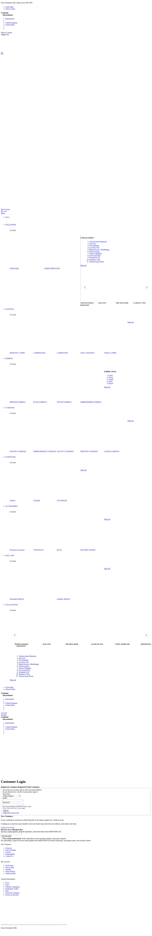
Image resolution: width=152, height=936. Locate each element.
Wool (110, 381)
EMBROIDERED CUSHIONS (44, 451)
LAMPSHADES (39, 353)
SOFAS (12, 501)
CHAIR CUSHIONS (111, 451)
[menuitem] (7, 217)
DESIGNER (14, 268)
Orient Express (94, 252)
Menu (3, 213)
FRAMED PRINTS (17, 599)
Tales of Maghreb (95, 254)
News (7, 883)
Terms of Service (17, 808)
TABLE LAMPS (110, 353)
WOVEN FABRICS (64, 402)
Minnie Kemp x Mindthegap (99, 250)
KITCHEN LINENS (87, 550)
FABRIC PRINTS (63, 599)
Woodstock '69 (94, 258)
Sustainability (10, 854)
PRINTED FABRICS (17, 402)
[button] (76, 53)
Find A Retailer (10, 850)
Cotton (110, 379)
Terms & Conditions (12, 893)
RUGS (59, 550)
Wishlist (8, 869)
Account (4, 713)
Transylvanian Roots (96, 262)
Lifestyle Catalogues (12, 887)
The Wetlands (94, 246)
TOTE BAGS (38, 550)
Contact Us (9, 856)
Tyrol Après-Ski (95, 256)
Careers (8, 852)
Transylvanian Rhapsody (98, 242)
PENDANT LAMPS (17, 353)
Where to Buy (10, 9)
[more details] (38, 3)
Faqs (7, 891)
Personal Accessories (17, 550)
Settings (3, 715)
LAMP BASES (62, 353)
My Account (5, 209)
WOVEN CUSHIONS (18, 451)
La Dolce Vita (94, 248)
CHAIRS (36, 501)
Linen (110, 375)
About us (8, 848)
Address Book (10, 873)
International (9, 19)
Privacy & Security (12, 895)
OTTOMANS (62, 501)
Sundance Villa (94, 260)
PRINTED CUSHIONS (89, 451)
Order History (10, 871)
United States (10, 25)
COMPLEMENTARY (52, 268)
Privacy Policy (6, 808)
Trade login (9, 7)
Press (7, 885)
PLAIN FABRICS (40, 402)
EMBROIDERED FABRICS (90, 402)
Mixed (110, 383)
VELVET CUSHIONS (65, 451)
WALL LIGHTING (87, 353)
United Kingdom (11, 23)
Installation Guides (11, 889)
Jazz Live (92, 244)
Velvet (110, 377)
